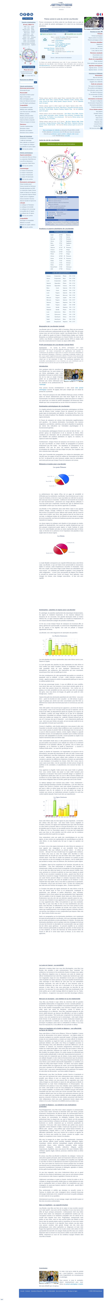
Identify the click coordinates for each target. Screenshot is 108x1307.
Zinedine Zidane (98, 113)
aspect (59, 134)
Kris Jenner (56, 107)
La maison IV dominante (26, 170)
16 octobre (62, 37)
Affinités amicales (24, 113)
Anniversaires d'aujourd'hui (95, 103)
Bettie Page (60, 123)
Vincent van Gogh (48, 101)
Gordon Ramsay (98, 126)
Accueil (22, 1291)
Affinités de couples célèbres (27, 224)
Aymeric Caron (43, 124)
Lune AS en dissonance (26, 161)
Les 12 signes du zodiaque (27, 144)
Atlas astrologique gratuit (26, 99)
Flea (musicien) (69, 115)
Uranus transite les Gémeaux (28, 186)
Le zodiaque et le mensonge (27, 209)
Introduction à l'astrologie (26, 138)
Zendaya (77, 99)
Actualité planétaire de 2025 (27, 188)
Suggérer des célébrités (96, 81)
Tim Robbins (50, 117)
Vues (53, 53)
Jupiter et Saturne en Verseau (28, 192)
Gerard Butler (49, 109)
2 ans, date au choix (97, 50)
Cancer (57, 43)
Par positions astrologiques (95, 88)
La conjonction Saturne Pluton (28, 194)
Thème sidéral (60, 212)
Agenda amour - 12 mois (95, 67)
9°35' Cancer (58, 42)
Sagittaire (62, 43)
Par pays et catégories (96, 101)
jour (78, 134)
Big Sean (68, 121)
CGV (45, 1291)
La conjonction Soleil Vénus (27, 163)
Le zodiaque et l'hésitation (27, 205)
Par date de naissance (96, 92)
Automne (100, 46)
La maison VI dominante (26, 174)
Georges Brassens (51, 123)
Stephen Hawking (59, 109)
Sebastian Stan (98, 122)
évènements (56, 132)
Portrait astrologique (97, 35)
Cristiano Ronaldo (58, 99)
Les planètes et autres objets (27, 146)
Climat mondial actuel (25, 184)
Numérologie (51, 50)
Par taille (95, 96)
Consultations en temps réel (94, 79)
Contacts (27, 1291)
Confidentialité (51, 1291)
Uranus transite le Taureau (27, 198)
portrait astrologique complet (74, 1284)
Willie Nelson (67, 123)
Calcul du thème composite (27, 120)
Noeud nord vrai (52, 214)
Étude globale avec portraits (94, 63)
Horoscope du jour (25, 90)
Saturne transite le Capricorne (28, 200)
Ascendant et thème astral (27, 94)
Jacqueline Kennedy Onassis (75, 107)
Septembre (99, 44)
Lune (56, 45)
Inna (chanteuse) (59, 117)
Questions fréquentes (37, 1291)
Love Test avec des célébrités (28, 111)
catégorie (68, 134)
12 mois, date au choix (96, 48)
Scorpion (68, 43)
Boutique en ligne (72, 1291)
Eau (56, 46)
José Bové (42, 109)
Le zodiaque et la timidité (26, 207)
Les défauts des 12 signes (27, 213)
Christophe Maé (78, 115)
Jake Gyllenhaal (48, 107)
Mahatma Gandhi (69, 99)
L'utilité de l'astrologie (25, 140)
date (73, 134)
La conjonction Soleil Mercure (28, 159)
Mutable (63, 46)
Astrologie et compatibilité (27, 220)
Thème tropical (51, 212)
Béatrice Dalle (75, 121)
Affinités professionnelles (26, 115)
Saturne (61, 45)
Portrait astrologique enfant (95, 40)
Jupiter (65, 45)
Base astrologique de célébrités (51, 130)
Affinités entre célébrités (26, 109)
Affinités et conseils (25, 222)
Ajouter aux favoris (47, 34)
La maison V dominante (26, 172)
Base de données (97, 77)
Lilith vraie (50, 215)
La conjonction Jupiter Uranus (28, 190)
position (64, 134)
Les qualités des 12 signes (27, 211)
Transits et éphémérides (29, 22)
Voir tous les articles (27, 149)
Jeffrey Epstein (58, 101)
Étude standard (98, 61)
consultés (67, 135)
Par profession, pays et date (94, 90)
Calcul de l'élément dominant (27, 101)
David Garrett (51, 124)
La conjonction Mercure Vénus (28, 157)
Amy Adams (99, 111)
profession (54, 134)
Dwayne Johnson (67, 101)
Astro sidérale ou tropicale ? (27, 142)
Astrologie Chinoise (49, 48)
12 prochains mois (97, 55)
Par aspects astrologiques (95, 86)
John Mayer (67, 113)
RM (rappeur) (98, 115)
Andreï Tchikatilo (59, 115)
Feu (59, 46)
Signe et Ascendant (25, 96)
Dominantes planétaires (96, 105)
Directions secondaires (26, 130)
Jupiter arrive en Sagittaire (27, 196)
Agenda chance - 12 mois (95, 69)
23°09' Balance (59, 40)
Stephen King (68, 109)
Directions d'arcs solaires (26, 132)
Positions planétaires (96, 107)
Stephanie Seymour (77, 123)
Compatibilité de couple (26, 107)
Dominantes (51, 45)
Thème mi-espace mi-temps (27, 122)
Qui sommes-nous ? (61, 1291)
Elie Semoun (42, 117)
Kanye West (49, 99)
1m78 (68, 51)
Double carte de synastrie (27, 118)
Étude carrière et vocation (95, 37)
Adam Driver (99, 117)
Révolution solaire (25, 128)
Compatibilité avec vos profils (74, 34)
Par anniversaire (93, 94)
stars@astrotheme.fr (44, 65)
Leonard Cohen (98, 124)
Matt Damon (63, 107)
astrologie (43, 384)
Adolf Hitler (42, 99)
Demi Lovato (99, 119)
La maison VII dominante (26, 177)
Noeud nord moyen (61, 214)
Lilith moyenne (57, 215)
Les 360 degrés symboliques (27, 103)
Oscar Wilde (75, 113)
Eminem (41, 107)
